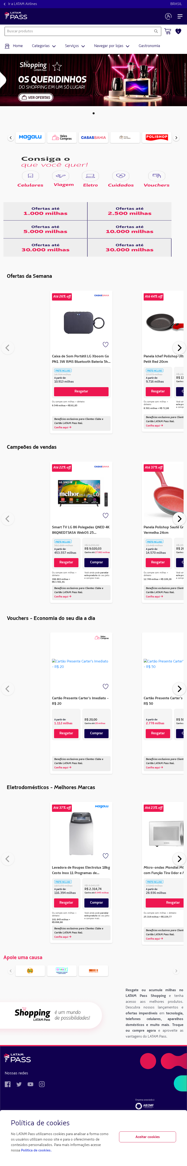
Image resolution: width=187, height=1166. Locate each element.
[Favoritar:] (106, 345)
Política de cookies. (36, 1150)
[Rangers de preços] (45, 211)
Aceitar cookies (147, 1137)
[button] (94, 113)
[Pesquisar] (156, 31)
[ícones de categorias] (30, 176)
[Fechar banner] (172, 1123)
